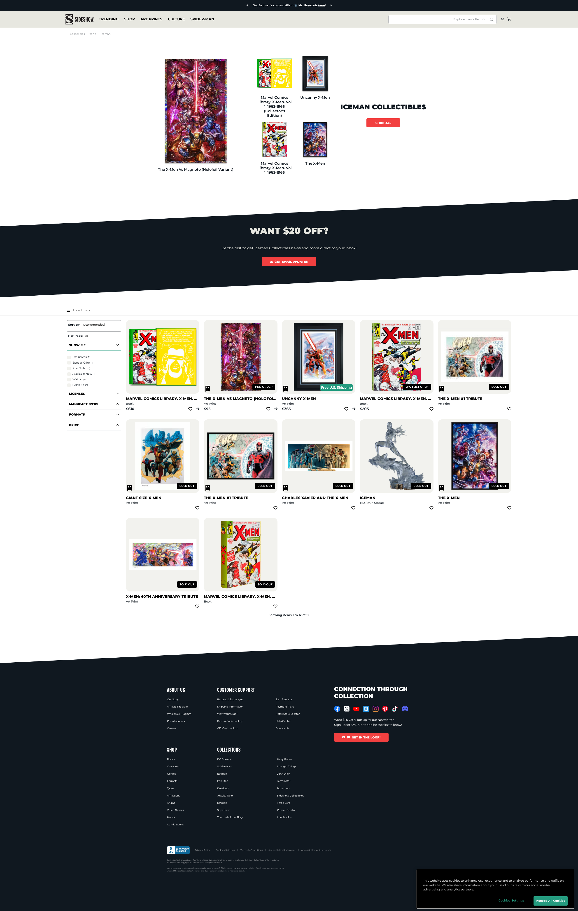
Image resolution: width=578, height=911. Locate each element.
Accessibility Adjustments (316, 850)
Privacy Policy (202, 850)
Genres (171, 773)
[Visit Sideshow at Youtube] (356, 709)
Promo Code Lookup (230, 721)
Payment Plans (285, 706)
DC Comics (224, 759)
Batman (222, 773)
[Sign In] (502, 19)
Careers (171, 728)
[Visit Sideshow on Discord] (404, 708)
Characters (173, 766)
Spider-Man (202, 19)
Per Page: (75, 335)
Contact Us (282, 728)
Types (170, 788)
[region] (495, 889)
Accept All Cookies (550, 900)
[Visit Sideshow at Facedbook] (337, 709)
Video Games (175, 810)
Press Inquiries (176, 721)
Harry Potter (284, 759)
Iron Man (222, 781)
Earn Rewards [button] (284, 699)
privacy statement (221, 871)
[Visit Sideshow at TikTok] (395, 709)
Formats (172, 781)
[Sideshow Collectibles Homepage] (79, 19)
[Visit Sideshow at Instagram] (376, 709)
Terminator (283, 781)
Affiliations (173, 795)
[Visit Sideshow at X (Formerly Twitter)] (347, 709)
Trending (109, 19)
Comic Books (175, 824)
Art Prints (151, 19)
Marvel (93, 33)
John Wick (283, 773)
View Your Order (227, 713)
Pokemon (283, 788)
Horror (171, 817)
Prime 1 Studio (286, 810)
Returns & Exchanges (230, 699)
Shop (129, 19)
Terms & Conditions (251, 850)
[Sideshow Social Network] (366, 709)
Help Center (283, 721)
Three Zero (283, 802)
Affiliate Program (177, 706)
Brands (171, 759)
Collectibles (77, 33)
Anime (171, 802)
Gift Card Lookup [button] (227, 728)
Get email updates (291, 261)
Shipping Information (230, 706)
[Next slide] (331, 5)
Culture (176, 19)
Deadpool (223, 788)
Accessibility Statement (282, 850)
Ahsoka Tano (225, 795)
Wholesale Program (179, 713)
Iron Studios (284, 817)
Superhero (223, 810)
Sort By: (74, 324)
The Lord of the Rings (230, 817)
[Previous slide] (247, 5)
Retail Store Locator (288, 713)
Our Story (173, 699)
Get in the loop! (366, 737)
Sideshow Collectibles (290, 795)
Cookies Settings (225, 850)
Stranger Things (286, 766)
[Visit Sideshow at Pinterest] (385, 709)
